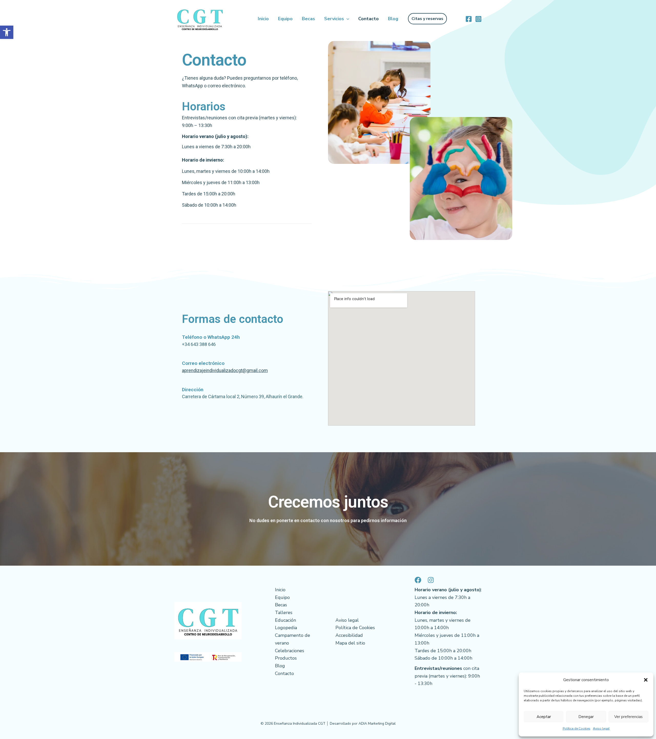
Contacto (368, 19)
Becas (308, 19)
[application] (346, 19)
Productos (286, 658)
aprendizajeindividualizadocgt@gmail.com (225, 370)
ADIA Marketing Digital (377, 723)
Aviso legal (601, 728)
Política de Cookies (576, 728)
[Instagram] (478, 19)
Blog (393, 19)
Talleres (283, 612)
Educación (285, 620)
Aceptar (544, 716)
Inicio (263, 19)
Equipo (285, 19)
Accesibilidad (349, 635)
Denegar (586, 716)
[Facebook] (468, 19)
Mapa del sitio (350, 643)
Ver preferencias (628, 716)
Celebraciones (289, 651)
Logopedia (286, 628)
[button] (6, 32)
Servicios (334, 19)
